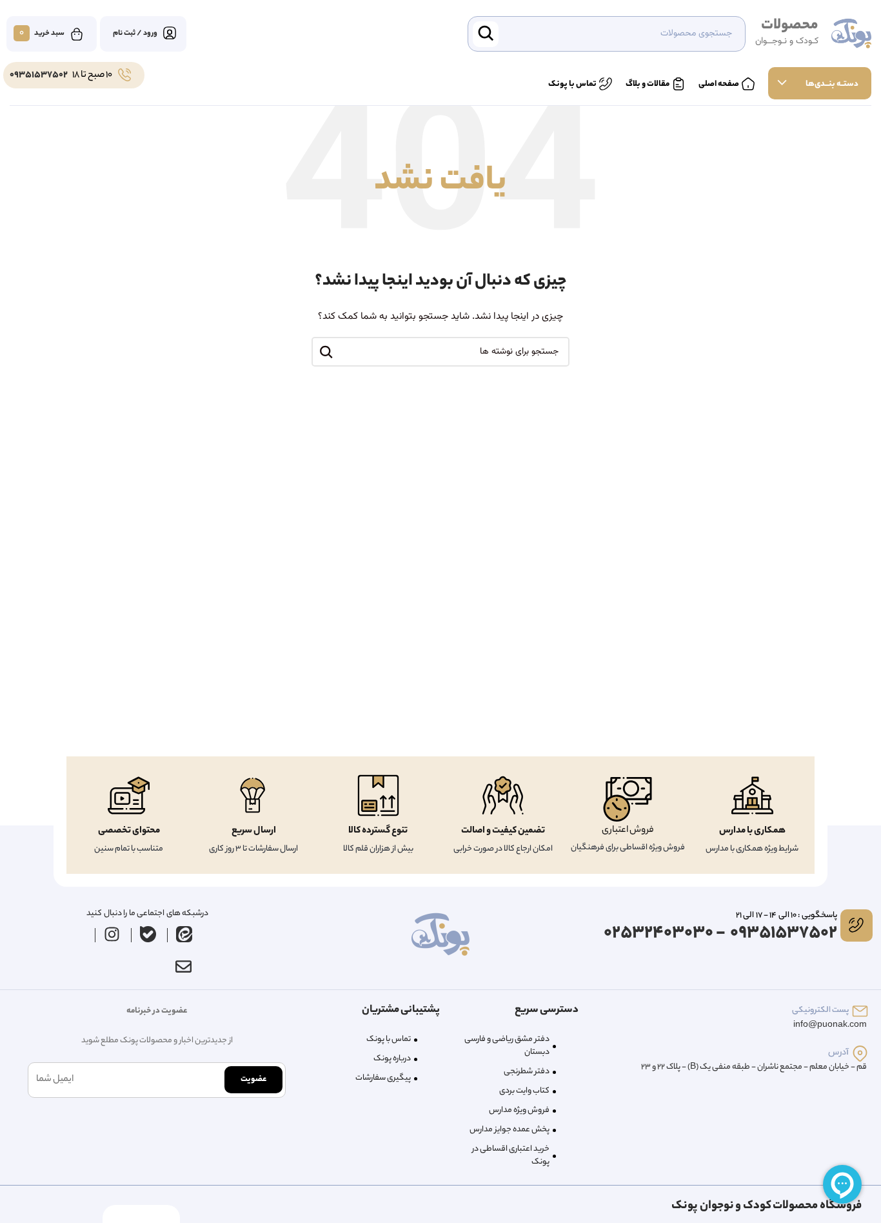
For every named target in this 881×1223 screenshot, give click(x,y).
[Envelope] (184, 967)
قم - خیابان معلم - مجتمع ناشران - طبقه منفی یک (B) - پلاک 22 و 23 (754, 1067)
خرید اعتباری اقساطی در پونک (510, 1155)
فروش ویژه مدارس (519, 1110)
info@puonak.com (830, 1025)
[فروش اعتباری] (627, 799)
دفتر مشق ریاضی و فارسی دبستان (506, 1046)
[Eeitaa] (184, 934)
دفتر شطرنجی (526, 1071)
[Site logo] (851, 34)
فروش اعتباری (628, 830)
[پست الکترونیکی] (860, 1011)
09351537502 (39, 75)
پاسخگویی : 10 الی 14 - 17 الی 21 (786, 915)
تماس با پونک (388, 1039)
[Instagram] (111, 934)
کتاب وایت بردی (524, 1091)
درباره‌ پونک (392, 1059)
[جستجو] (326, 352)
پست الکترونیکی (820, 1010)
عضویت (253, 1079)
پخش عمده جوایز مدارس (509, 1130)
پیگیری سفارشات (383, 1078)
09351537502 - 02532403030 (720, 933)
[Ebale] (148, 934)
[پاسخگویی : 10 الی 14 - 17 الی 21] (856, 925)
